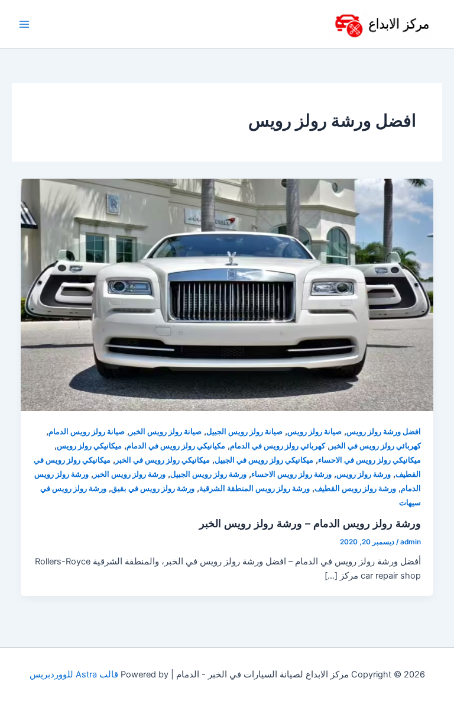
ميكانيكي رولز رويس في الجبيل (264, 460)
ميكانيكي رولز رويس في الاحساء (369, 460)
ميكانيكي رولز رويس (89, 445)
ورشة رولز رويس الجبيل (208, 474)
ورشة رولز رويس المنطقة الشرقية (254, 488)
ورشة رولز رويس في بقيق (152, 488)
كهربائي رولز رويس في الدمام (277, 445)
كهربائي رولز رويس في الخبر (375, 445)
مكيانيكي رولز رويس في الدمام (176, 445)
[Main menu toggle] (24, 24)
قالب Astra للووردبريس (74, 674)
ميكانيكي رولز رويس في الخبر (162, 460)
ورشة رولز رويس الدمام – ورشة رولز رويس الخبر (310, 523)
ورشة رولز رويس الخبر (129, 474)
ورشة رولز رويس (363, 474)
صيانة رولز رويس (314, 431)
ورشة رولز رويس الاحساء (291, 474)
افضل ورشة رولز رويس (383, 431)
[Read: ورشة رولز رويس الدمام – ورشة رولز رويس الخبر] (227, 294)
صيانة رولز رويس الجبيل (244, 431)
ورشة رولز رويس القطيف (355, 488)
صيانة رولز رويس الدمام (86, 431)
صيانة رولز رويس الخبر (165, 431)
